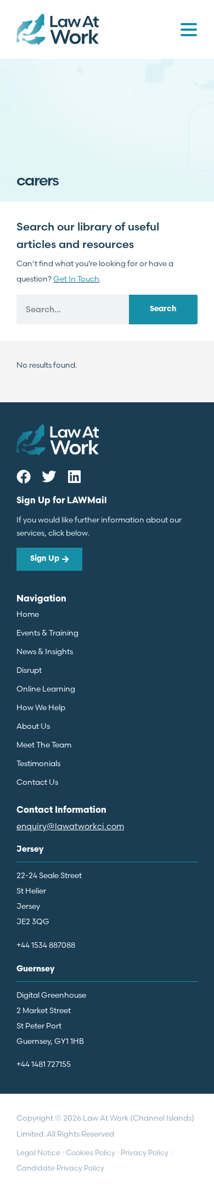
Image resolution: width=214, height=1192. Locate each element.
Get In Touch (76, 279)
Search (163, 309)
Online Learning (45, 689)
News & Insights (44, 651)
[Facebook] (23, 476)
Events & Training (47, 633)
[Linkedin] (74, 476)
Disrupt (29, 670)
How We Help (40, 707)
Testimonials (38, 763)
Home (27, 614)
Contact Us (37, 782)
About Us (33, 726)
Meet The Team (43, 745)
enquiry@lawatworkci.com (70, 826)
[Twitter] (49, 476)
